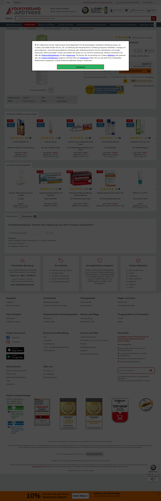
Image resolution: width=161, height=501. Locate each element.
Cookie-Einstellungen (49, 58)
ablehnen (111, 55)
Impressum (70, 55)
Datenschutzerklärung (50, 55)
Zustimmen (84, 58)
